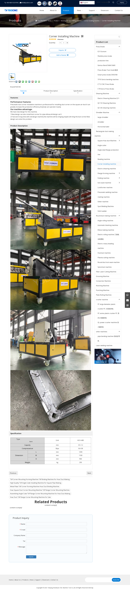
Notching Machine (102, 286)
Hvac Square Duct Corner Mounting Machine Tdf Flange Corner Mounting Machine (39, 490)
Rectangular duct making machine (104, 133)
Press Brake (100, 47)
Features (23, 91)
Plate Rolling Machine (103, 295)
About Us (18, 580)
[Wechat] (127, 305)
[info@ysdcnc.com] (127, 300)
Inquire (61, 50)
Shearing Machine (102, 93)
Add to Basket (61, 55)
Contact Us (54, 580)
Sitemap (90, 588)
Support (38, 580)
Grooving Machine (102, 276)
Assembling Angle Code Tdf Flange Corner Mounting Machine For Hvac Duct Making (40, 494)
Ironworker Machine (103, 281)
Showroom (45, 580)
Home (11, 580)
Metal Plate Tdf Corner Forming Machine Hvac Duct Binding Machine (34, 486)
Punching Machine (102, 290)
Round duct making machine (106, 216)
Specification (77, 91)
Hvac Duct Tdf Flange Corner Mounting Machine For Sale (30, 497)
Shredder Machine (102, 112)
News (32, 580)
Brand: (12, 87)
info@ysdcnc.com (27, 3)
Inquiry (122, 2)
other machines (101, 332)
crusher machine (102, 300)
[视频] (108, 356)
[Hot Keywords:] (113, 2)
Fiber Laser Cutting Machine (106, 272)
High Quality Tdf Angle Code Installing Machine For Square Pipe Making (35, 483)
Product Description (51, 91)
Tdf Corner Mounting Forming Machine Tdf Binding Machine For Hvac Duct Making (40, 479)
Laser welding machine (104, 345)
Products (25, 580)
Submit (31, 557)
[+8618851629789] (127, 294)
